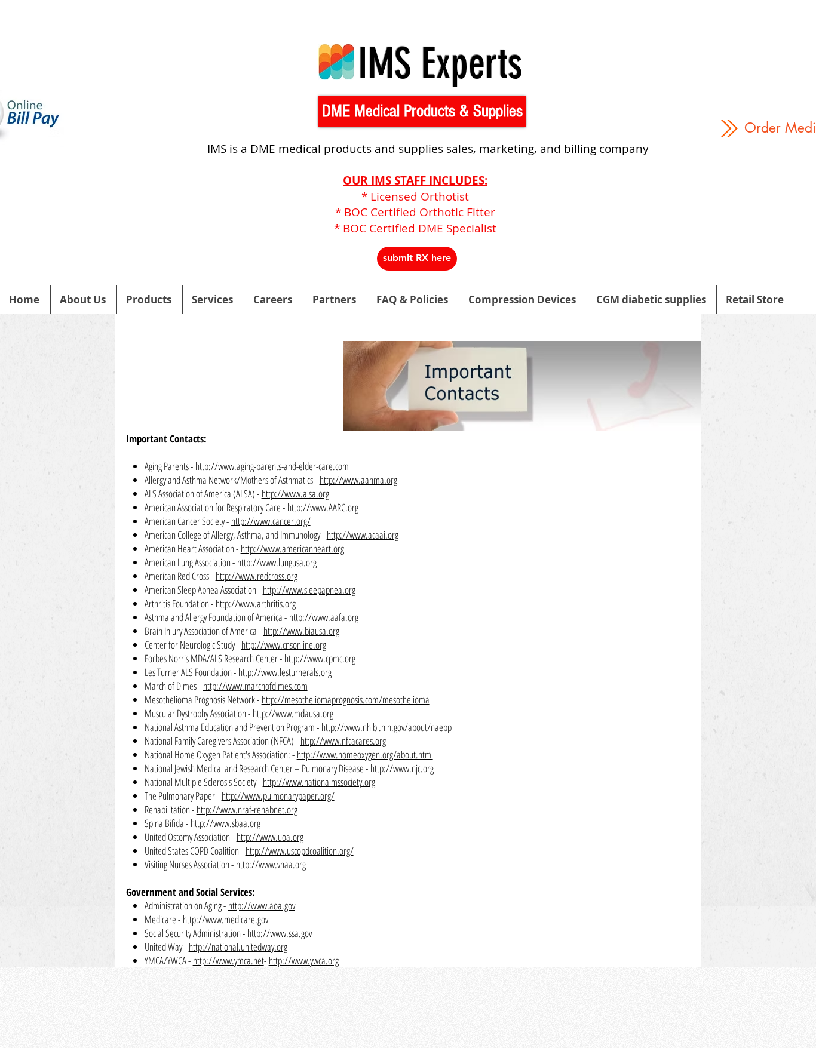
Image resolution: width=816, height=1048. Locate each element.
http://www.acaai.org (362, 535)
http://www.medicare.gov (225, 919)
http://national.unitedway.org (238, 947)
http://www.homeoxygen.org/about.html (365, 754)
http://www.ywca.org (304, 960)
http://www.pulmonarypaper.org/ (278, 796)
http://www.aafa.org (323, 617)
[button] (422, 111)
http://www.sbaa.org (225, 823)
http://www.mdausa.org (293, 713)
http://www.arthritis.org (256, 603)
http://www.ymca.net (228, 960)
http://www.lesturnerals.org (285, 672)
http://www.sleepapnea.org (309, 590)
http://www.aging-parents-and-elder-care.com (272, 466)
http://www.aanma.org (358, 480)
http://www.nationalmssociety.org (319, 782)
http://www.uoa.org (270, 837)
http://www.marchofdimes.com (255, 686)
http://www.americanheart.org (292, 548)
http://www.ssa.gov (279, 933)
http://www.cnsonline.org (283, 644)
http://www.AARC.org (322, 507)
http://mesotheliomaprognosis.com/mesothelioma (346, 699)
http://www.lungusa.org (277, 562)
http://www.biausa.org (301, 631)
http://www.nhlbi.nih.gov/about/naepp (386, 727)
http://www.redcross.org (256, 576)
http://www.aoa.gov (261, 905)
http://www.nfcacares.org (343, 741)
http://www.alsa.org (295, 493)
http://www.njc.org (402, 768)
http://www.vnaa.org (271, 864)
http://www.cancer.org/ (271, 521)
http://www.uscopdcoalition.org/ (300, 851)
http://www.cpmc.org (319, 658)
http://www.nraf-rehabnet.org (247, 809)
